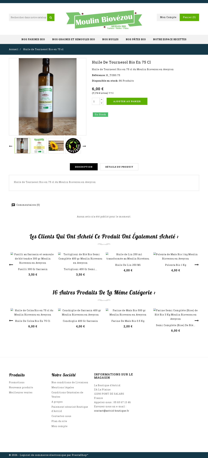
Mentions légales (63, 387)
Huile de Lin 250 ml (128, 264)
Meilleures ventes (20, 392)
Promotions (17, 382)
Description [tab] (84, 166)
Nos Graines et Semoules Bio (73, 39)
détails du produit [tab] (119, 166)
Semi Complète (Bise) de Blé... (175, 325)
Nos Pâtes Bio (136, 39)
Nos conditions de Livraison (70, 382)
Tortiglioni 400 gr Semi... (80, 269)
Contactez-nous (61, 416)
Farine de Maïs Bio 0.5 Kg (127, 320)
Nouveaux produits (21, 387)
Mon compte (60, 426)
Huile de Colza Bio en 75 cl (32, 320)
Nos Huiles (110, 39)
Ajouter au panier (127, 101)
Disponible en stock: (105, 80)
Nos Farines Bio (33, 39)
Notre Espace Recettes (170, 39)
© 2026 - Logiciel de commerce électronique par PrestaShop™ (48, 455)
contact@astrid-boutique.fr (111, 410)
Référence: (98, 75)
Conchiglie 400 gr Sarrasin (80, 320)
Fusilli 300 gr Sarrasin (33, 269)
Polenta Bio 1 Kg (175, 264)
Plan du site (59, 421)
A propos (57, 401)
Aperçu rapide (33, 259)
